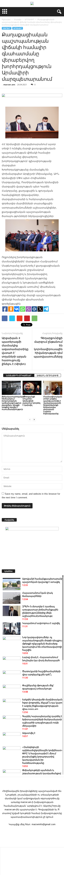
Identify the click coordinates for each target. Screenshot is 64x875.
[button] (58, 12)
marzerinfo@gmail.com (43, 824)
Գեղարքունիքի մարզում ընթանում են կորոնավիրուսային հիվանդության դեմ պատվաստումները (48, 347)
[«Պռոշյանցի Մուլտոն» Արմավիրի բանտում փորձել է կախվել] (32, 388)
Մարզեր (6, 28)
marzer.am (9, 84)
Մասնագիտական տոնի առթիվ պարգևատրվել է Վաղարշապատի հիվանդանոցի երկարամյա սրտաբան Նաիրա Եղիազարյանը (52, 405)
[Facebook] (32, 831)
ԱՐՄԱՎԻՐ (18, 28)
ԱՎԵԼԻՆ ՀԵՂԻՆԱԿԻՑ (47, 375)
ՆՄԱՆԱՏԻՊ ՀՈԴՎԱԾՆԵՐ (18, 375)
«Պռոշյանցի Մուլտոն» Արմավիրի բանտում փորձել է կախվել (31, 400)
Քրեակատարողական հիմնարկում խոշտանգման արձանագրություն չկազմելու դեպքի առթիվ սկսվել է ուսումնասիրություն (13, 403)
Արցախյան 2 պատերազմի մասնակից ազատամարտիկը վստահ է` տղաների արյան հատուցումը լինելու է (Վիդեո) (15, 351)
